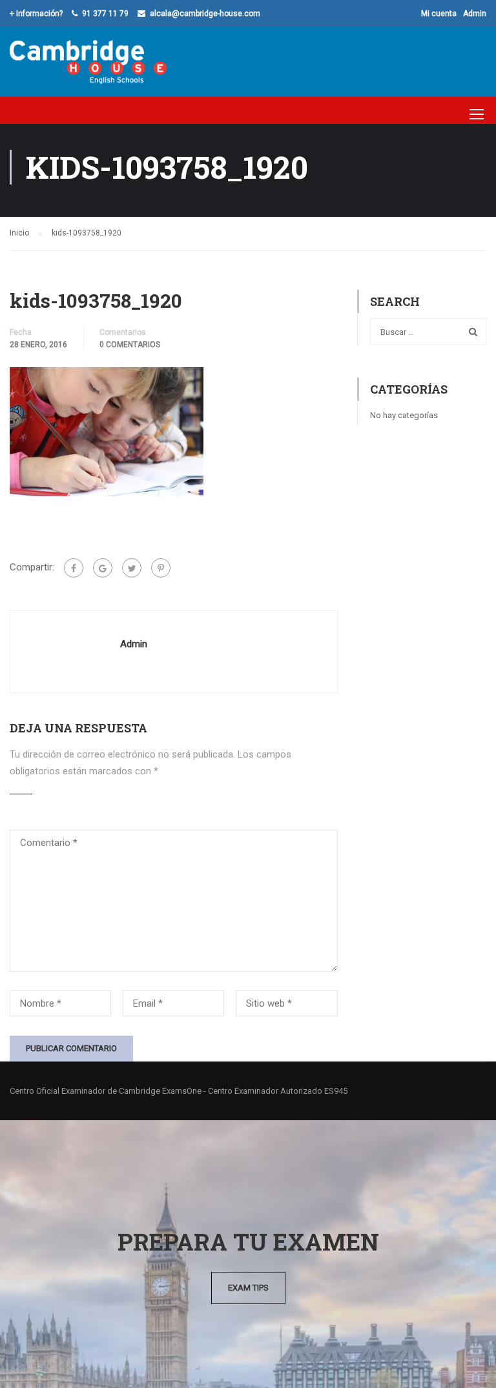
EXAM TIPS (248, 1287)
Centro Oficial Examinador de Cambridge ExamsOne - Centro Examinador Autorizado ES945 (178, 1091)
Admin (474, 13)
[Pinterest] (160, 568)
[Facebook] (73, 568)
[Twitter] (131, 568)
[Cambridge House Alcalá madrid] (88, 62)
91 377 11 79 (105, 13)
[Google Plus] (102, 568)
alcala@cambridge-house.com (205, 13)
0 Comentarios (129, 344)
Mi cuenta (439, 13)
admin (133, 644)
